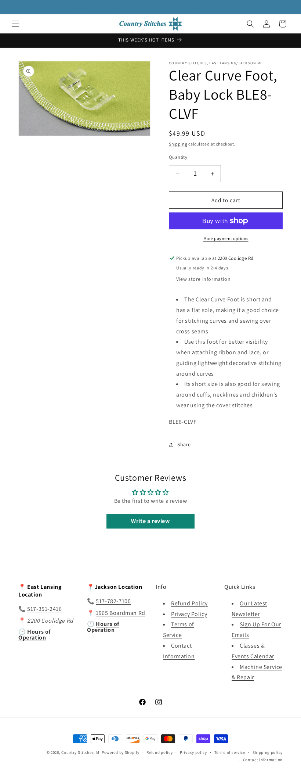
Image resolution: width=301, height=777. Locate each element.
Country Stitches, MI (81, 752)
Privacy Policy (189, 614)
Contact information (263, 759)
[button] (15, 24)
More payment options (226, 238)
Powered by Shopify (120, 752)
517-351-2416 (44, 609)
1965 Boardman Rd (120, 613)
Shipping (178, 144)
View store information (203, 279)
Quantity (178, 157)
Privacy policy (193, 752)
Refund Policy (189, 603)
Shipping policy (268, 752)
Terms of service (229, 752)
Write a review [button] (150, 521)
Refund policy (159, 752)
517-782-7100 (113, 601)
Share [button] (184, 444)
